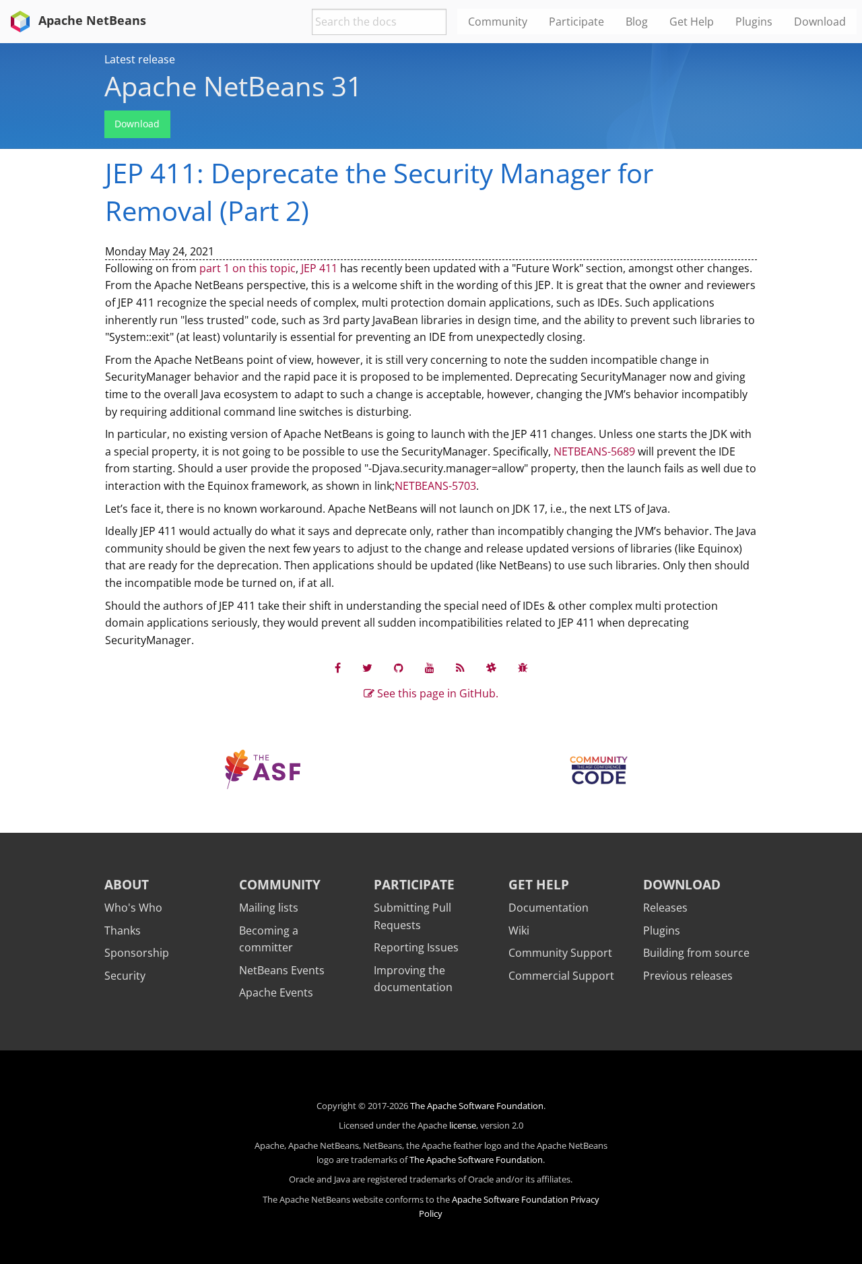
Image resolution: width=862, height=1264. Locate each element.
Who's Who (133, 907)
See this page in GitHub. (436, 693)
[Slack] (491, 667)
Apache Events (276, 992)
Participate (414, 884)
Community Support (560, 952)
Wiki (518, 930)
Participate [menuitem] (576, 21)
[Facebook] (338, 667)
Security (124, 975)
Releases (665, 907)
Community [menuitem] (497, 21)
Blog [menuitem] (637, 21)
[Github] (398, 667)
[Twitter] (367, 667)
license (462, 1125)
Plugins (661, 930)
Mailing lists (268, 907)
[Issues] (523, 667)
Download (137, 123)
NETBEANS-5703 (435, 485)
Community (280, 884)
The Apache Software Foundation (476, 1106)
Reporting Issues (416, 947)
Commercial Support (561, 975)
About (126, 884)
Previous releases (688, 975)
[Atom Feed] (460, 667)
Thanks (122, 930)
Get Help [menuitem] (691, 21)
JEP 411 (319, 268)
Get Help (538, 884)
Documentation (548, 907)
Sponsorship (136, 952)
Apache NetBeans (90, 20)
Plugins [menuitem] (753, 21)
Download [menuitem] (820, 21)
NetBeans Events (282, 970)
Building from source (696, 952)
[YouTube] (429, 667)
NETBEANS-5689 (594, 451)
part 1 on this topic (247, 268)
